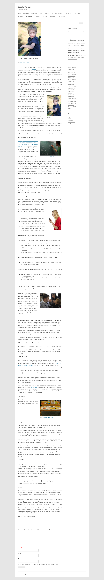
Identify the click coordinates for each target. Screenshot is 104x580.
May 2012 (70, 93)
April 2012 (70, 94)
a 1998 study (34, 387)
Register (70, 117)
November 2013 (71, 76)
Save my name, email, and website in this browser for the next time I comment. (39, 564)
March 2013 (70, 84)
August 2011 (70, 108)
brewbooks (45, 417)
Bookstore (20, 16)
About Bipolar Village (57, 13)
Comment (20, 532)
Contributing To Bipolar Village (72, 13)
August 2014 (70, 72)
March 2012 (70, 96)
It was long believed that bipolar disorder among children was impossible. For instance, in (28, 142)
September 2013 (71, 79)
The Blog (38, 16)
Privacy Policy (61, 16)
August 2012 (70, 88)
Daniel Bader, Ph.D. (24, 62)
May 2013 (70, 81)
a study (34, 69)
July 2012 (70, 89)
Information (29, 16)
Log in (69, 118)
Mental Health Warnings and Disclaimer (32, 13)
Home (19, 13)
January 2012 (71, 100)
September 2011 (71, 106)
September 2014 (71, 71)
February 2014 (71, 74)
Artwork (45, 16)
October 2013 (71, 77)
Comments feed (71, 122)
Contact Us (52, 16)
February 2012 (71, 98)
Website (20, 558)
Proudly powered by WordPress (24, 574)
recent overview (31, 470)
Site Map (47, 13)
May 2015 (70, 69)
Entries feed (70, 120)
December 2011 (71, 101)
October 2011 (71, 105)
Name (20, 547)
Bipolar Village (24, 7)
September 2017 (71, 67)
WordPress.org (71, 123)
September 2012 (71, 86)
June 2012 (70, 91)
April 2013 (70, 83)
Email (20, 553)
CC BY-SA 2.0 (51, 156)
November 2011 (71, 103)
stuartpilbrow (45, 156)
